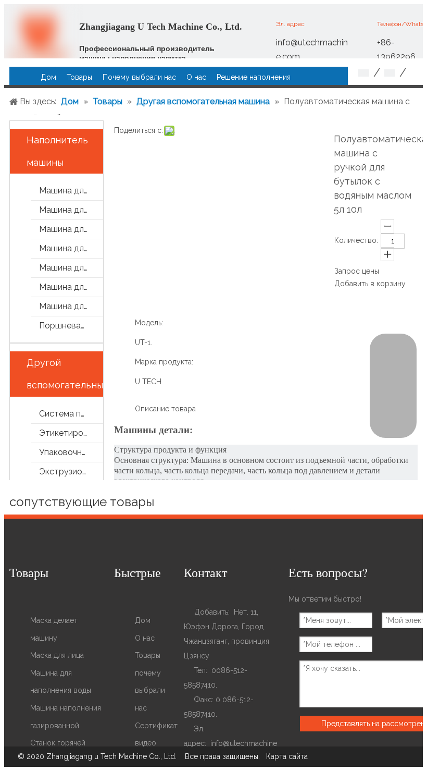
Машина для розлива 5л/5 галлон (71, 306)
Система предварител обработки (71, 414)
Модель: (149, 323)
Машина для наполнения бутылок (71, 268)
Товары (147, 655)
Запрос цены (356, 271)
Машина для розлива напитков (71, 210)
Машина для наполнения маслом (71, 287)
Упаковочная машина (71, 452)
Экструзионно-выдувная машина (71, 471)
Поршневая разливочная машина (71, 326)
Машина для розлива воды (71, 190)
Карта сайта (287, 756)
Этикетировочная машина (71, 433)
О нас (145, 638)
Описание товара (165, 409)
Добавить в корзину (370, 283)
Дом (142, 620)
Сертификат (156, 725)
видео (145, 743)
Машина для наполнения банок (71, 248)
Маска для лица (57, 655)
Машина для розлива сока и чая (71, 229)
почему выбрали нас (150, 690)
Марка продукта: (164, 362)
